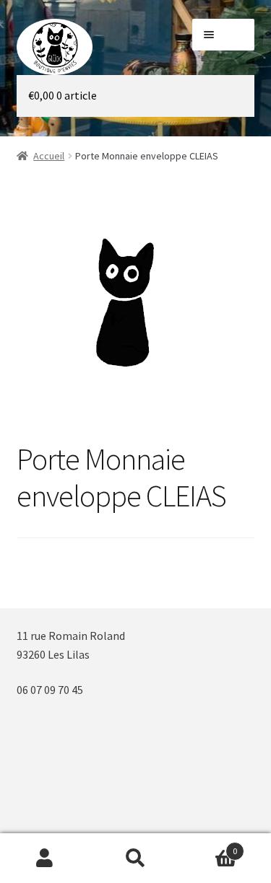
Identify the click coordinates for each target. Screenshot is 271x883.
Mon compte (45, 858)
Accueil (48, 155)
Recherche (135, 858)
